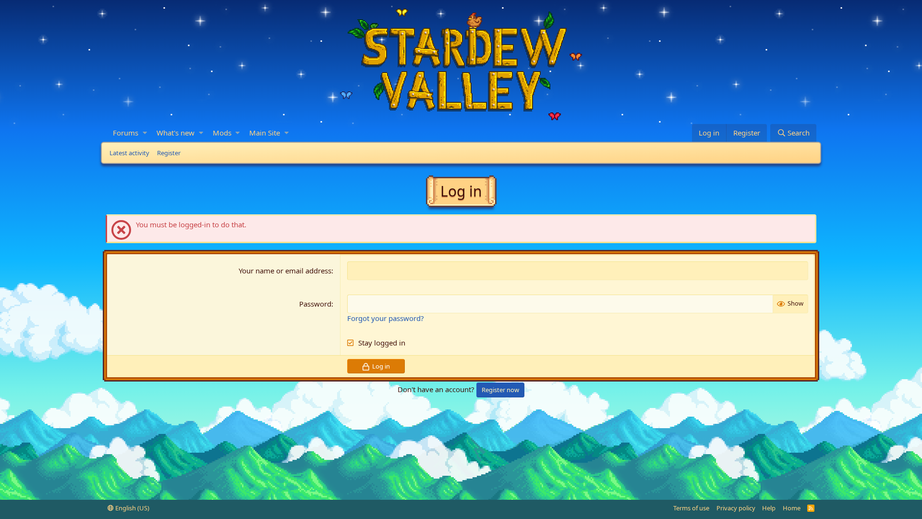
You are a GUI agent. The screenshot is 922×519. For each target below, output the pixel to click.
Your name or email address (285, 270)
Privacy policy (735, 508)
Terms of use (691, 508)
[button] (144, 133)
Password (315, 304)
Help (769, 508)
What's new (175, 132)
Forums (125, 132)
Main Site (264, 132)
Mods (222, 132)
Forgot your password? (385, 318)
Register (169, 152)
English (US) (131, 508)
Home (792, 508)
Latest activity (129, 152)
